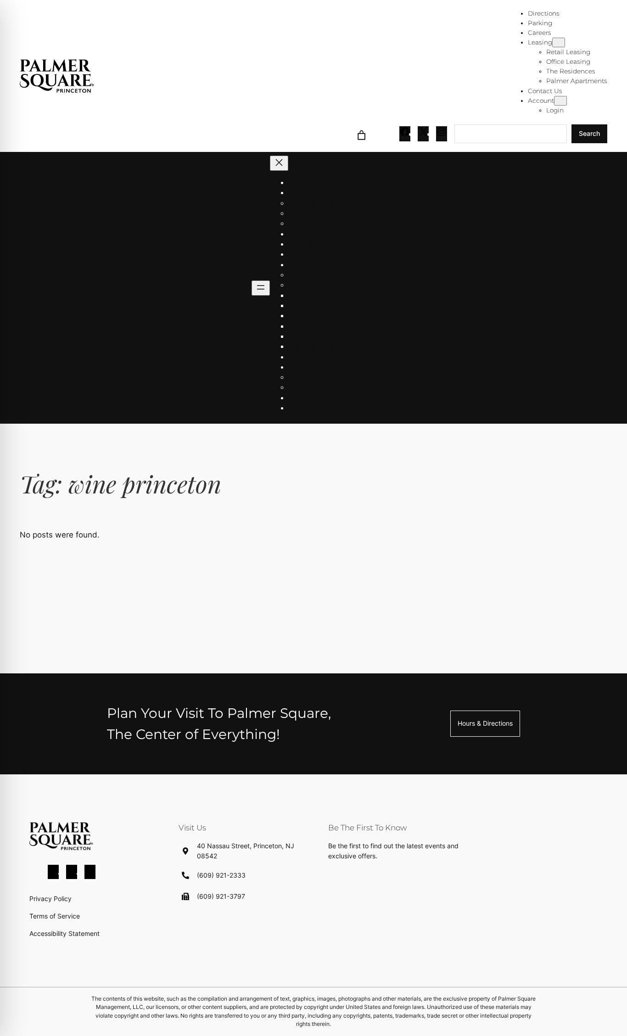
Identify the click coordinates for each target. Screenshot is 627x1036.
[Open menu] (261, 288)
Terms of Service (54, 916)
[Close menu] (279, 163)
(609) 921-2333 (221, 875)
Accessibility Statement (64, 933)
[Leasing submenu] (558, 42)
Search (589, 133)
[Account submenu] (560, 101)
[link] (362, 133)
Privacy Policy (50, 898)
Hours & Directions (485, 723)
